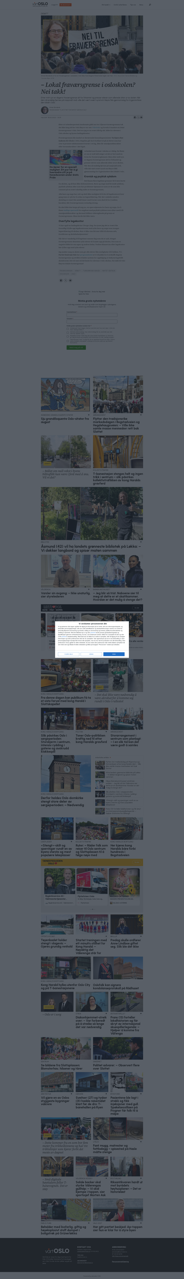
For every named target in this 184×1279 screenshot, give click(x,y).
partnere (93, 632)
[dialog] (92, 639)
